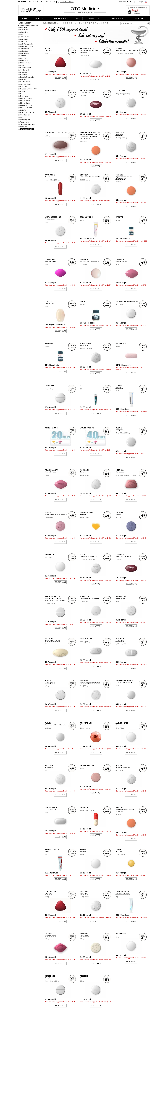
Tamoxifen (83, 472)
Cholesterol (24, 70)
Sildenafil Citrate (50, 261)
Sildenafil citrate (50, 936)
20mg (51, 389)
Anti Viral (23, 42)
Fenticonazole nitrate (123, 893)
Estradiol (119, 514)
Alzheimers (24, 37)
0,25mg (82, 642)
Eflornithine (119, 387)
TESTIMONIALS (117, 18)
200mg (57, 180)
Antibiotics (24, 51)
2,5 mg (123, 854)
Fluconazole (120, 472)
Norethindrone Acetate (52, 640)
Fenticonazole (49, 303)
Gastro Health (25, 82)
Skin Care (23, 117)
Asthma (23, 58)
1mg (46, 94)
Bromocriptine (84, 936)
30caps (118, 220)
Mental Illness (25, 103)
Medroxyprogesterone (123, 767)
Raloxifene (83, 851)
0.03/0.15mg (49, 517)
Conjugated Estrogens (87, 92)
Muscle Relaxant (26, 108)
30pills (118, 347)
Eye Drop (23, 79)
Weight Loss (24, 122)
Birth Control (24, 60)
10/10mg (118, 814)
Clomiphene (120, 430)
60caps (82, 304)
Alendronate (120, 725)
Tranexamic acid (50, 809)
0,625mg (83, 95)
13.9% (82, 220)
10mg (46, 222)
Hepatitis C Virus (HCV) (28, 89)
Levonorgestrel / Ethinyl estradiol (127, 50)
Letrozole (119, 851)
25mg (117, 94)
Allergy (22, 34)
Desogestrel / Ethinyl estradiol (90, 177)
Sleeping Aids (25, 120)
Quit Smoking (25, 115)
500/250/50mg (84, 55)
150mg (128, 475)
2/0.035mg (83, 141)
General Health (25, 84)
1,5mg (47, 686)
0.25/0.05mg (129, 53)
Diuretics (23, 75)
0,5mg (88, 642)
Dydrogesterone (50, 219)
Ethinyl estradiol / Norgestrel (89, 556)
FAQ (78, 18)
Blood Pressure (25, 63)
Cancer (23, 65)
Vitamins (23, 127)
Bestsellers (24, 27)
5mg (117, 304)
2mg (121, 517)
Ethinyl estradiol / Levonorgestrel (56, 514)
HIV (21, 94)
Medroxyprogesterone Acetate (90, 683)
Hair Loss (23, 86)
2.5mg (82, 981)
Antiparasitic (24, 53)
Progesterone (84, 725)
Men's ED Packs (26, 98)
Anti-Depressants (26, 44)
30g (81, 389)
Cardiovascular (25, 68)
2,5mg (82, 768)
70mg (122, 728)
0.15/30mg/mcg (85, 180)
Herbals (23, 91)
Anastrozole (49, 767)
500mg (47, 812)
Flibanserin (48, 50)
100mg (47, 53)
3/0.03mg (119, 686)
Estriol (47, 851)
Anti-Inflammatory (26, 46)
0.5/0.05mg (92, 559)
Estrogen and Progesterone (89, 261)
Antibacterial (24, 49)
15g (46, 854)
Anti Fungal (24, 39)
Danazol (47, 177)
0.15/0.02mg (84, 264)
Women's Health (27, 129)
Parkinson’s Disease (27, 112)
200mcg (124, 138)
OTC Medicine (85, 8)
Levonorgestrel (50, 683)
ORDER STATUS (61, 18)
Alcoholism (24, 32)
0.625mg (47, 136)
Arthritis (23, 56)
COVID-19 (24, 30)
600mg (47, 306)
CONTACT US (93, 18)
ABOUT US (39, 18)
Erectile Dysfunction (27, 77)
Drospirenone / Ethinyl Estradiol (55, 725)
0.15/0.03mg (120, 53)
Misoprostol (119, 134)
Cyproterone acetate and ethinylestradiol (88, 137)
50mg (122, 94)
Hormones (24, 96)
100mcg (118, 138)
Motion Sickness (26, 105)
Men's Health (25, 101)
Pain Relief (24, 110)
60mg (82, 854)
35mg (117, 728)
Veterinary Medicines (27, 124)
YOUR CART (139, 18)
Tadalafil (83, 514)
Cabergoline (120, 640)
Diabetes (23, 72)
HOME (24, 18)
